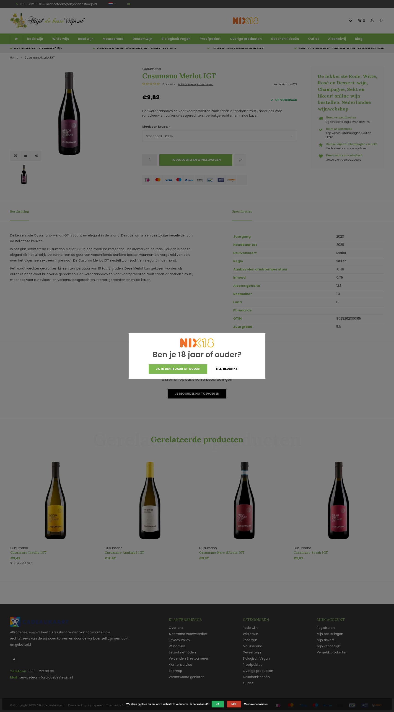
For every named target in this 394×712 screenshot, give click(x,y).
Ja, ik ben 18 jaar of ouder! (178, 369)
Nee (233, 704)
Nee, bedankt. (227, 369)
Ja (217, 704)
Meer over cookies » (256, 704)
